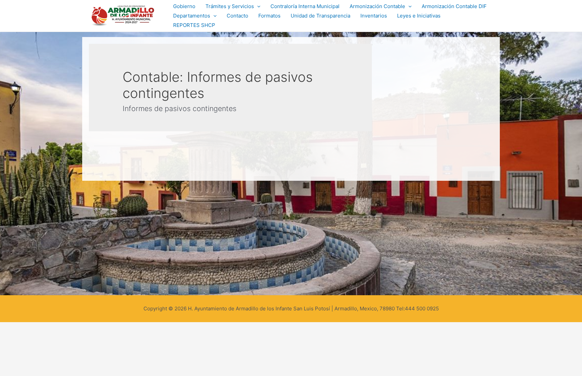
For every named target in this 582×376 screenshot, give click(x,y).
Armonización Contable (377, 6)
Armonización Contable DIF (454, 6)
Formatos (269, 15)
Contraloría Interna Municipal (305, 6)
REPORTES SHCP (194, 25)
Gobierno (184, 6)
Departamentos (191, 15)
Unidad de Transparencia (320, 15)
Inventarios (373, 15)
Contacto (237, 15)
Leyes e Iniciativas (419, 15)
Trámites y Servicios (229, 6)
